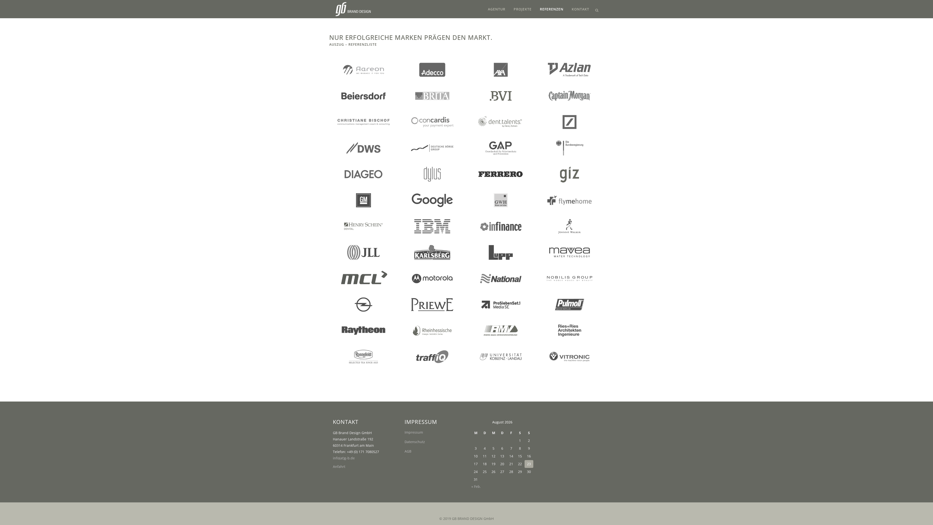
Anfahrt (339, 466)
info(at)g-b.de (344, 458)
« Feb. (476, 486)
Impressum (414, 432)
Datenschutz (415, 441)
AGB (408, 451)
